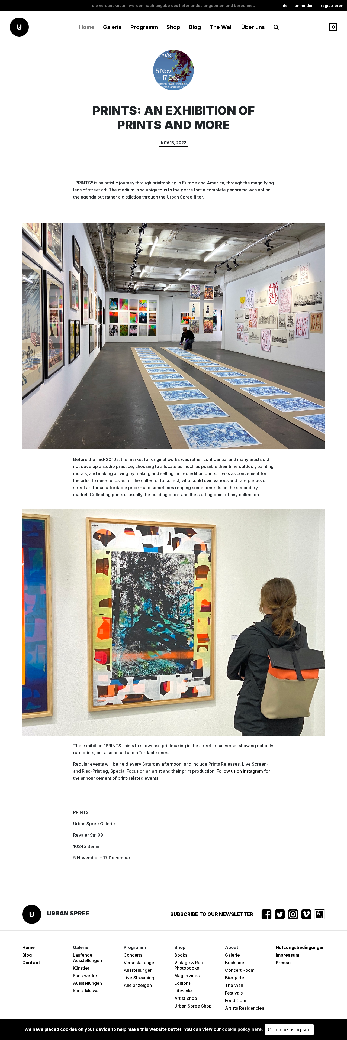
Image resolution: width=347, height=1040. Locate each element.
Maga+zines (187, 975)
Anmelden (304, 5)
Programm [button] (144, 27)
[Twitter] (280, 914)
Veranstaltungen (140, 962)
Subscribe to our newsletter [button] (211, 914)
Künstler (81, 968)
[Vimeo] (306, 914)
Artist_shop (185, 998)
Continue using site (289, 1029)
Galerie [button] (112, 27)
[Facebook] (266, 914)
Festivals (234, 993)
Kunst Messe (86, 990)
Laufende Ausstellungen (87, 957)
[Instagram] (293, 914)
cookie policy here (242, 1029)
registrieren (332, 5)
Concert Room (240, 970)
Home (86, 27)
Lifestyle (183, 990)
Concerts (133, 955)
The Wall (221, 27)
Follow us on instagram (240, 771)
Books (180, 955)
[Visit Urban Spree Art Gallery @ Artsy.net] (319, 914)
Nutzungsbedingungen (300, 947)
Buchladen (236, 962)
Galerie (232, 955)
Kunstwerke (85, 975)
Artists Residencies (244, 1008)
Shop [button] (173, 27)
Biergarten (236, 977)
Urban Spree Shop (193, 1006)
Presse (283, 962)
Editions (182, 983)
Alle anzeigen (138, 985)
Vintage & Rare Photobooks (189, 965)
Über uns (253, 27)
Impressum (287, 955)
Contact (31, 962)
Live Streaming (139, 977)
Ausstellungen (87, 983)
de (285, 5)
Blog (195, 27)
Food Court (236, 1000)
